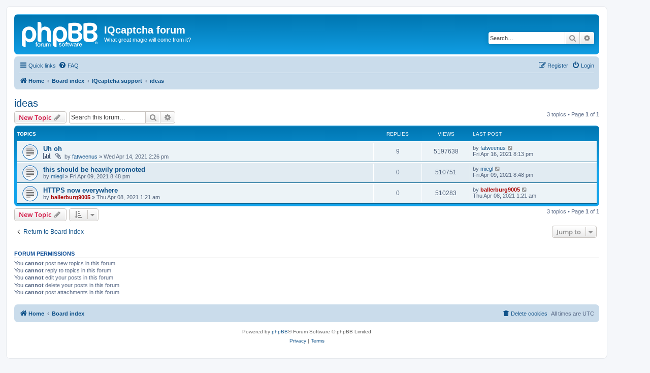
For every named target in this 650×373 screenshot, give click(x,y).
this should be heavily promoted (94, 169)
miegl (57, 176)
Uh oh (52, 148)
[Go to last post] (510, 148)
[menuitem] (68, 65)
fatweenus (85, 156)
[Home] (60, 33)
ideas (26, 103)
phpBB (280, 331)
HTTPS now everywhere (80, 190)
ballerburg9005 (70, 197)
